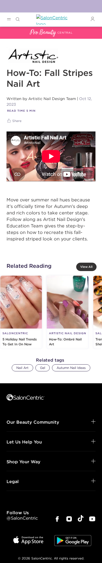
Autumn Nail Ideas (71, 368)
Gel (42, 368)
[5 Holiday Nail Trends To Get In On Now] (21, 312)
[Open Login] (92, 19)
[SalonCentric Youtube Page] (92, 519)
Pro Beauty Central (20, 30)
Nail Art (22, 368)
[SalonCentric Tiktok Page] (81, 519)
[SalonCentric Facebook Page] (57, 519)
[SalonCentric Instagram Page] (69, 519)
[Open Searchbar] (18, 19)
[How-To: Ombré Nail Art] (67, 312)
